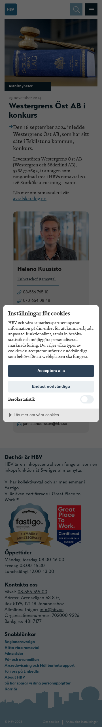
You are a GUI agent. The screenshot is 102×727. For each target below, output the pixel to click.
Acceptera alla (51, 370)
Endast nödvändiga (51, 386)
